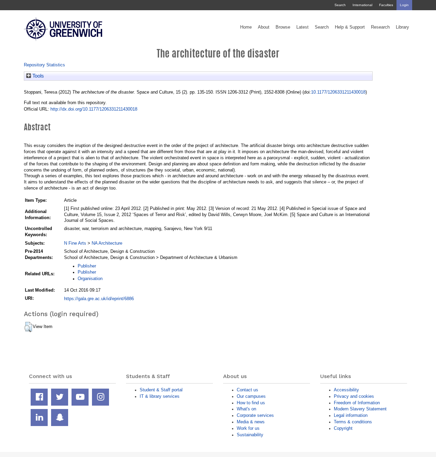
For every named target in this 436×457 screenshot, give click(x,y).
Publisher (87, 265)
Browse (283, 27)
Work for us (248, 428)
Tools (37, 76)
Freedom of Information (357, 402)
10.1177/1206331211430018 (338, 92)
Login (404, 5)
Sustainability (250, 434)
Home (246, 27)
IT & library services (160, 396)
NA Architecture (107, 243)
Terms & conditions (353, 421)
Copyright (343, 428)
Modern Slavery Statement (360, 408)
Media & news (251, 421)
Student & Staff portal (161, 389)
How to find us (251, 402)
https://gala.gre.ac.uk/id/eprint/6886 (99, 298)
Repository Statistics (44, 64)
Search (340, 5)
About (263, 27)
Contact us (247, 389)
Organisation (90, 278)
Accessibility (346, 389)
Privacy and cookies (354, 396)
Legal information (351, 415)
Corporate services (255, 415)
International (362, 5)
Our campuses (251, 396)
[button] (28, 327)
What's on (246, 408)
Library (402, 27)
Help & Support (350, 27)
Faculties (386, 5)
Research (380, 27)
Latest (302, 27)
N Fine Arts (75, 243)
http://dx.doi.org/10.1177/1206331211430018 (93, 109)
